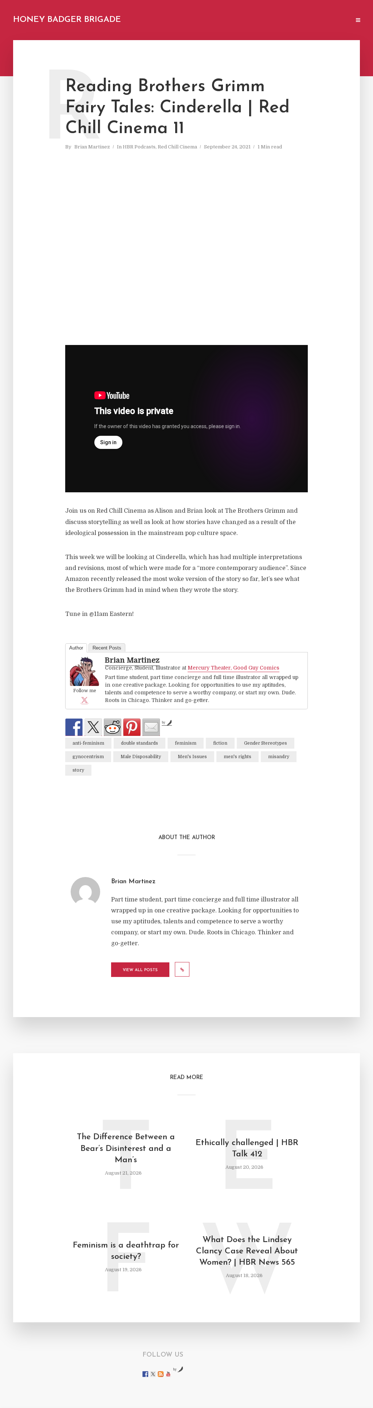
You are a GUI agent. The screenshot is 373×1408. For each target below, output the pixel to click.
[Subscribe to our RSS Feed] (161, 1374)
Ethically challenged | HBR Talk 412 (247, 1149)
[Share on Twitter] (93, 727)
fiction (220, 743)
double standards (139, 743)
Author (76, 648)
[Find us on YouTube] (168, 1374)
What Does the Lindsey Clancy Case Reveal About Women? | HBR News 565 (247, 1251)
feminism (185, 743)
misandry (278, 756)
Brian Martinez (92, 147)
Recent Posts (107, 648)
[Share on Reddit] (112, 727)
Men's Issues (192, 756)
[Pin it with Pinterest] (132, 727)
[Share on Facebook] (74, 727)
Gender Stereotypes (265, 743)
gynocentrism (88, 756)
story (78, 770)
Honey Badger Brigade (67, 20)
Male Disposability (141, 756)
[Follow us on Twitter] (153, 1374)
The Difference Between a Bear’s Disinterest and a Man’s (126, 1148)
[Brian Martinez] (84, 671)
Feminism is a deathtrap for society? (126, 1251)
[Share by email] (151, 727)
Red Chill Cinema (177, 147)
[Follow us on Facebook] (145, 1374)
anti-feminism (88, 743)
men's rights (237, 756)
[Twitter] (84, 699)
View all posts (140, 970)
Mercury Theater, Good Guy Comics (233, 668)
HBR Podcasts (139, 147)
